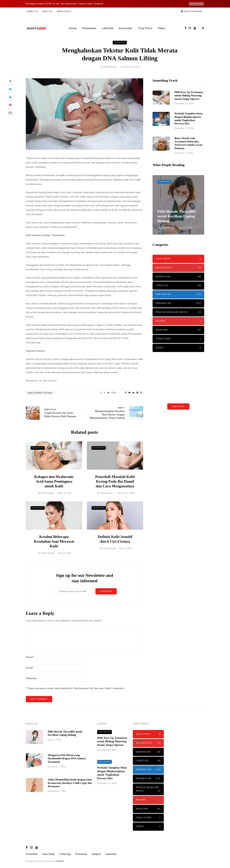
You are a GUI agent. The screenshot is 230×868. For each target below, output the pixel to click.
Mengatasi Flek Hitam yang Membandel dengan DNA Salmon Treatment (67, 758)
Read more (196, 4)
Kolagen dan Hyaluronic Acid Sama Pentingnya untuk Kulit (54, 481)
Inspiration (111, 854)
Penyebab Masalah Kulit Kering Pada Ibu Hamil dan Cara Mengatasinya (115, 481)
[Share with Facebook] (10, 81)
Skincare (178, 329)
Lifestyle (107, 28)
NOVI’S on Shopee (193, 11)
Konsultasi (125, 28)
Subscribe (106, 591)
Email (29, 668)
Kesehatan (120, 42)
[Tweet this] (10, 89)
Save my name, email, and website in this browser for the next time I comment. (76, 688)
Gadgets (96, 854)
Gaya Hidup (178, 258)
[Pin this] (10, 105)
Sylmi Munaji (110, 66)
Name (30, 657)
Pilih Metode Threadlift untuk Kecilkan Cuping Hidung (176, 216)
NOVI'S (60, 861)
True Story (145, 28)
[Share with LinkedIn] (10, 97)
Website (31, 678)
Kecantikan (178, 267)
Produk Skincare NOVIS (178, 312)
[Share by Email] (10, 113)
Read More (178, 406)
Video (161, 28)
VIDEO (178, 347)
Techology (65, 854)
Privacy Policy (64, 11)
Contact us (32, 11)
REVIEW (178, 321)
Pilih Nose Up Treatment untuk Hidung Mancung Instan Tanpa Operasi (188, 95)
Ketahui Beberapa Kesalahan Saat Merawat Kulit (54, 541)
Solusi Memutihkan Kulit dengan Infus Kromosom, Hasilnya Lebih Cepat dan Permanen (70, 783)
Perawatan (89, 28)
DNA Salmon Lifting (40, 393)
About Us (47, 11)
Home (73, 28)
